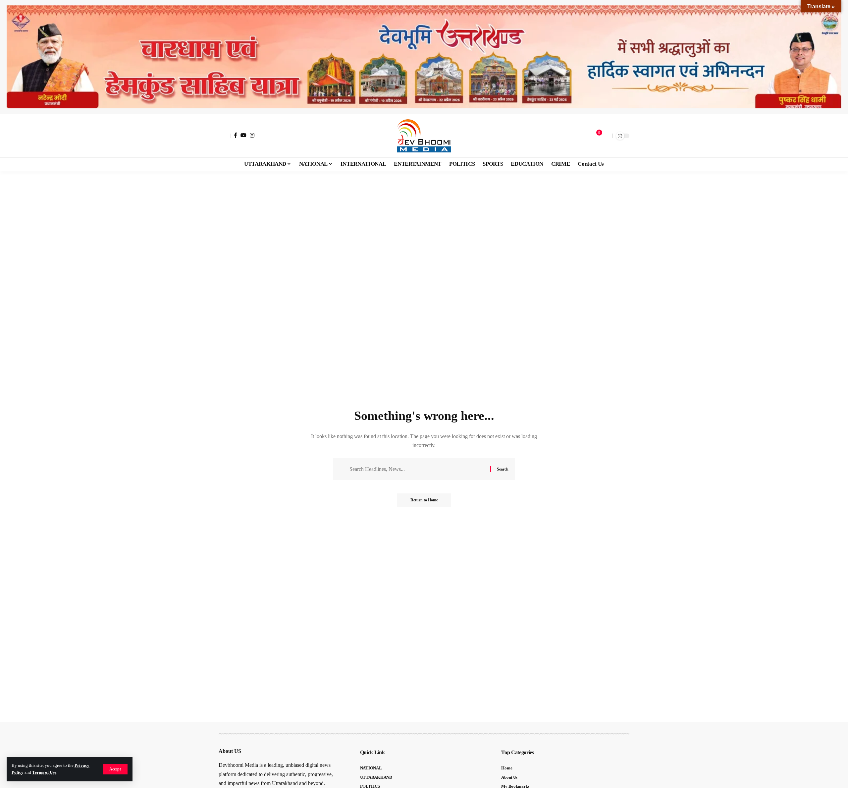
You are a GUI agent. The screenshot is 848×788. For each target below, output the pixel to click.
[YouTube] (243, 135)
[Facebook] (235, 135)
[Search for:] (417, 469)
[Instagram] (252, 135)
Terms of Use (44, 772)
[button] (115, 769)
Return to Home (424, 500)
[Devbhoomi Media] (424, 135)
